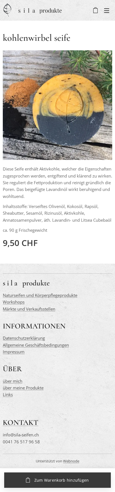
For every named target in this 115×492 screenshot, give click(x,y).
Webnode (71, 460)
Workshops (14, 302)
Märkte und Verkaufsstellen (29, 309)
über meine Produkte (23, 388)
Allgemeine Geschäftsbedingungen (36, 345)
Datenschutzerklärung (24, 338)
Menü (106, 10)
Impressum (14, 351)
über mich (12, 381)
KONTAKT (20, 422)
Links (8, 394)
